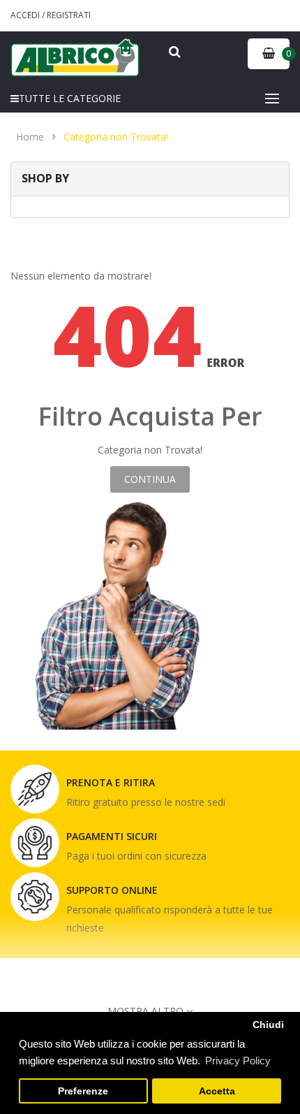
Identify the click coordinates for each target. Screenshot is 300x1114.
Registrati (69, 15)
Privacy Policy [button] (238, 1060)
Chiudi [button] (268, 1025)
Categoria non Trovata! (115, 137)
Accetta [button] (217, 1091)
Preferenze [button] (83, 1091)
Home (30, 137)
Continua (150, 479)
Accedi (26, 15)
